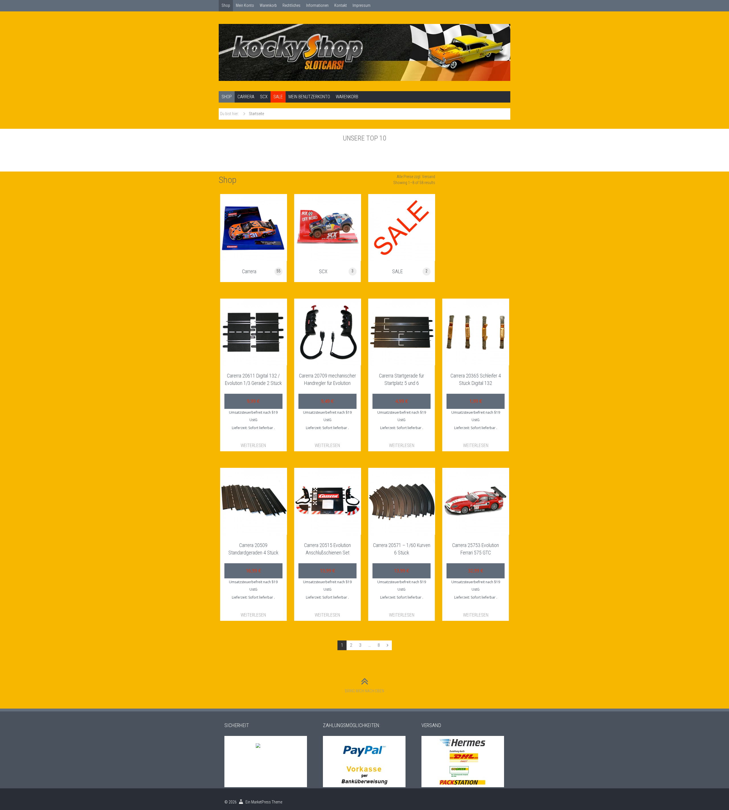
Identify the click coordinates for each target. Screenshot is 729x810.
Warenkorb (268, 5)
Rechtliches (291, 5)
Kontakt (340, 5)
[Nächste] (387, 645)
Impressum (361, 5)
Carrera (245, 96)
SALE (278, 96)
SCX (264, 96)
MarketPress (261, 802)
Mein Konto (245, 5)
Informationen (317, 5)
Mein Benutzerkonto (309, 96)
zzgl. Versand (424, 176)
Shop (226, 5)
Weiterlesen (253, 445)
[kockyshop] (364, 52)
